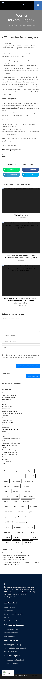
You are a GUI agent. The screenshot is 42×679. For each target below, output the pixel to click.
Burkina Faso (19, 476)
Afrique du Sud (18, 471)
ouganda (16, 517)
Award (4, 404)
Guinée (15, 496)
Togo (25, 537)
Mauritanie (33, 506)
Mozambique (8, 511)
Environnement (7, 420)
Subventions (29, 48)
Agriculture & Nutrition (12, 46)
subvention (7, 532)
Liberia (15, 501)
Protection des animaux (9, 441)
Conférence (6, 409)
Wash (4, 463)
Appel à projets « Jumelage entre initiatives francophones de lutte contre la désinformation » (21, 301)
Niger (30, 511)
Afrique (6, 471)
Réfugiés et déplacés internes (11, 443)
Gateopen (13, 155)
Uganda (6, 542)
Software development (9, 452)
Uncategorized (7, 461)
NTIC (3, 436)
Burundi (31, 476)
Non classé (5, 434)
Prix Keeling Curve (21, 215)
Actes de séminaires (8, 393)
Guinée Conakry (28, 496)
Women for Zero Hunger (25, 155)
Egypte (16, 486)
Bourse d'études (7, 406)
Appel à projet (6, 399)
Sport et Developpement (10, 454)
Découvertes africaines (9, 411)
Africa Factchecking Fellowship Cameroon (15, 555)
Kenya (6, 501)
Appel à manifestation (9, 397)
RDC (26, 517)
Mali (14, 506)
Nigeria (6, 517)
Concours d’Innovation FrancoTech (13, 553)
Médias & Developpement (10, 429)
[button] (38, 5)
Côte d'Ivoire (29, 481)
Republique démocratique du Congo (16, 522)
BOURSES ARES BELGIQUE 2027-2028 (14, 559)
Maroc (23, 506)
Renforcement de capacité (12, 48)
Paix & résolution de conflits (11, 438)
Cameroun (16, 481)
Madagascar (26, 501)
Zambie (16, 542)
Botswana (7, 476)
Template (5, 459)
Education (5, 415)
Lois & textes (6, 427)
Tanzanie (7, 537)
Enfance (4, 418)
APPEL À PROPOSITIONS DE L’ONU (13, 557)
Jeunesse (5, 425)
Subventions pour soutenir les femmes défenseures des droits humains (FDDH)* (21, 257)
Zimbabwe (27, 542)
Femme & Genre (29, 46)
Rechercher (6, 373)
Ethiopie (26, 486)
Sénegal (31, 532)
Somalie (30, 527)
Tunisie (34, 537)
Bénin (6, 481)
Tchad (17, 537)
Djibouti (6, 486)
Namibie (20, 511)
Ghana (6, 496)
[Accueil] (6, 25)
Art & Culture (6, 402)
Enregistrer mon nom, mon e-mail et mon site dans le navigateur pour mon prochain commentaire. (20, 356)
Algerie (30, 471)
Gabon (6, 491)
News (4, 431)
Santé (4, 447)
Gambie (15, 491)
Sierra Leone (18, 527)
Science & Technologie (9, 450)
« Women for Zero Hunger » (27, 25)
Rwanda (6, 527)
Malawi (6, 506)
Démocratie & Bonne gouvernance (13, 413)
